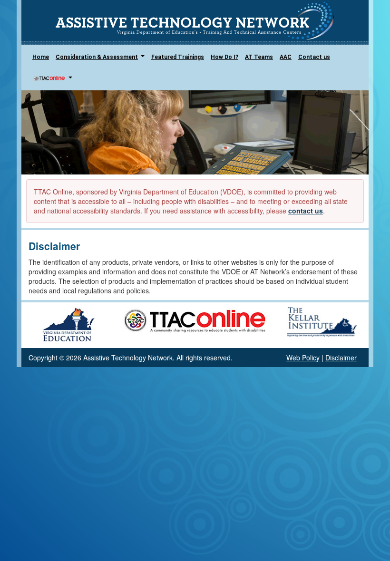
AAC (286, 57)
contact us (305, 210)
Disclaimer (341, 357)
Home (40, 57)
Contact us (314, 57)
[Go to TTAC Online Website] (195, 319)
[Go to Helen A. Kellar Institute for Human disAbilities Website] (322, 320)
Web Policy (303, 357)
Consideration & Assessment (102, 60)
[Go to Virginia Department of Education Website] (68, 324)
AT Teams (259, 57)
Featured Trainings (177, 57)
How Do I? (224, 57)
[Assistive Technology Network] (195, 21)
